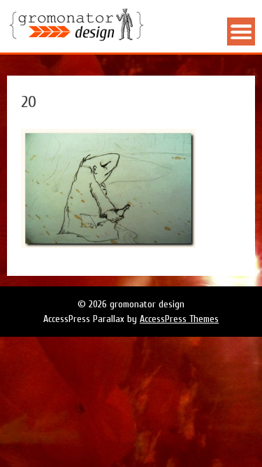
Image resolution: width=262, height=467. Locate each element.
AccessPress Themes (179, 319)
